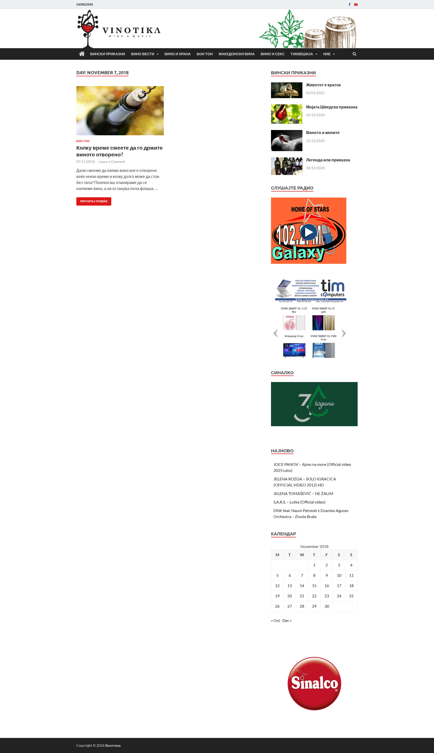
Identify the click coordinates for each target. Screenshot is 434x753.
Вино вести (142, 54)
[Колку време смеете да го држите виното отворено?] (120, 112)
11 (351, 575)
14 (302, 585)
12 (277, 585)
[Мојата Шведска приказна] (286, 107)
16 (326, 585)
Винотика (113, 745)
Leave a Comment (112, 162)
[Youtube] (356, 4)
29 (314, 606)
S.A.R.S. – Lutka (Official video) (299, 501)
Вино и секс (273, 54)
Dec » (287, 620)
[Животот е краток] (286, 85)
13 (289, 585)
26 (277, 606)
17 (339, 585)
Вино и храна (178, 54)
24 (339, 595)
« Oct (275, 620)
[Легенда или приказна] (286, 160)
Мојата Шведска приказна (331, 106)
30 (326, 606)
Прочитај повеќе (91, 200)
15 (314, 585)
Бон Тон (205, 54)
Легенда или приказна (328, 159)
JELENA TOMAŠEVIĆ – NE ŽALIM (303, 493)
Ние (327, 54)
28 (302, 606)
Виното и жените (323, 132)
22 (314, 595)
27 (289, 606)
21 (302, 595)
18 (351, 585)
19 (277, 595)
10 (339, 575)
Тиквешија (302, 54)
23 (326, 595)
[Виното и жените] (286, 133)
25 (351, 595)
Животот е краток (323, 84)
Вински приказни (107, 54)
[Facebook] (349, 4)
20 (289, 595)
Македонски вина (237, 54)
